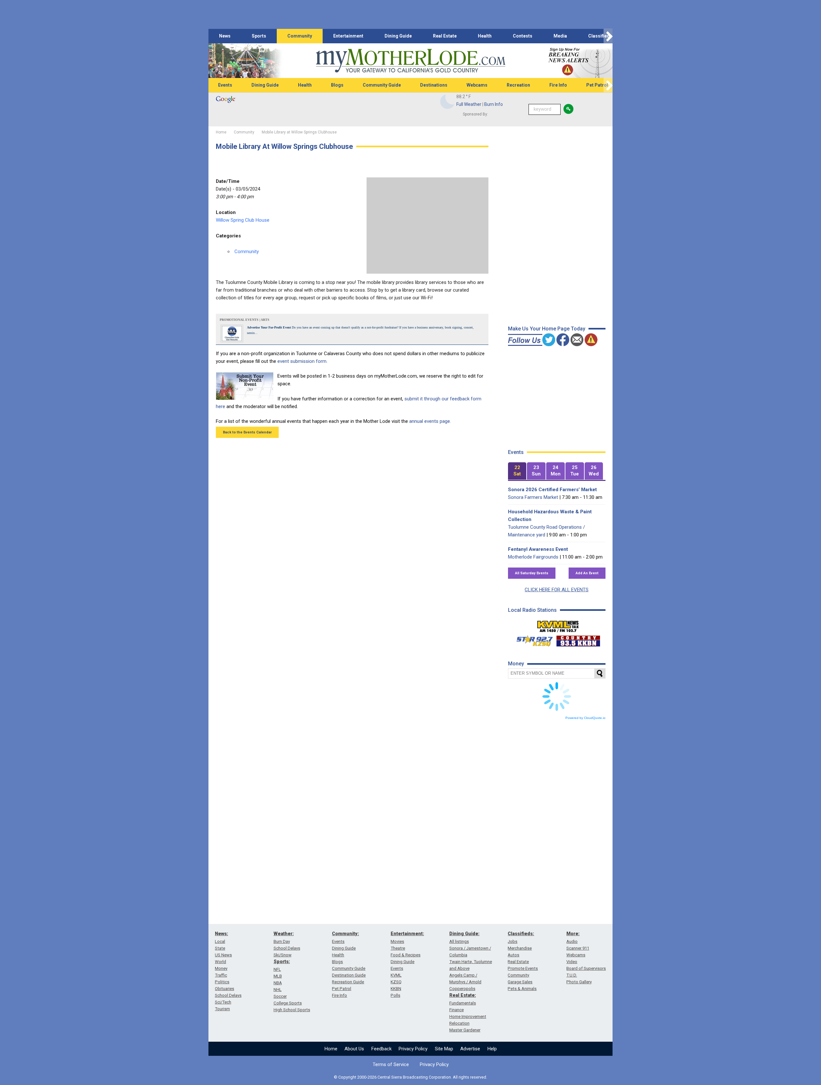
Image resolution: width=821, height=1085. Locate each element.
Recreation (518, 85)
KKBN (396, 988)
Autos (513, 955)
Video (571, 961)
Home (331, 1049)
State (220, 948)
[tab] (517, 471)
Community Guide (382, 85)
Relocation (459, 1023)
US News (223, 955)
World (220, 961)
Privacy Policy (413, 1049)
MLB (278, 976)
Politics (222, 981)
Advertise (470, 1049)
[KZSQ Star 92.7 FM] (532, 639)
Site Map (444, 1049)
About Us (354, 1049)
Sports (259, 35)
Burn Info (493, 104)
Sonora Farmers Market (533, 497)
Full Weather (468, 104)
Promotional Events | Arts (244, 319)
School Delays (228, 995)
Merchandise (520, 948)
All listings (459, 941)
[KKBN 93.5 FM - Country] (578, 639)
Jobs (512, 941)
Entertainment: (407, 933)
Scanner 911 (577, 948)
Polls (395, 995)
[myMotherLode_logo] (410, 60)
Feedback (381, 1049)
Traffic (221, 975)
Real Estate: (462, 995)
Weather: (284, 933)
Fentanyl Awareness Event (538, 549)
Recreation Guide (348, 981)
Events (225, 85)
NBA (278, 982)
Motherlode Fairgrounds (533, 557)
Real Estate (445, 35)
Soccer (280, 996)
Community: (345, 933)
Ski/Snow (283, 955)
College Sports (288, 1003)
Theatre (398, 948)
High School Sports (292, 1009)
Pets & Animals (522, 988)
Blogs (337, 85)
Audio (572, 941)
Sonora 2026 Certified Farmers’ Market (552, 489)
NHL (278, 989)
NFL (277, 969)
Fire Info (558, 85)
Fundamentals (462, 1003)
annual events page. (430, 421)
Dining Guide (398, 35)
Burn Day (282, 941)
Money (221, 968)
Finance (456, 1009)
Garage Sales (520, 981)
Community (299, 35)
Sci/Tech (223, 1002)
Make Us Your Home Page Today (546, 329)
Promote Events (523, 968)
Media (560, 35)
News (225, 35)
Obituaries (224, 988)
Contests (522, 35)
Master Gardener (464, 1030)
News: (221, 933)
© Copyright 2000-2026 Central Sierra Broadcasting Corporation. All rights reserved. (410, 1077)
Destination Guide (349, 975)
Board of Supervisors (586, 968)
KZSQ (396, 981)
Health (485, 35)
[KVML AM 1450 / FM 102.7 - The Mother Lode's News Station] (558, 624)
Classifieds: (521, 933)
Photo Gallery (579, 981)
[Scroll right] (608, 36)
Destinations (433, 85)
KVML (396, 975)
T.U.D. (571, 975)
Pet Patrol (597, 85)
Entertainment (348, 35)
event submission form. (302, 361)
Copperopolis (462, 988)
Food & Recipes (405, 955)
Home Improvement (467, 1016)
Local (220, 941)
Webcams (477, 85)
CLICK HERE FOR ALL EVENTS (556, 590)
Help (492, 1049)
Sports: (282, 961)
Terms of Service (391, 1064)
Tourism (222, 1008)
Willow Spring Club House (242, 220)
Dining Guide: (464, 933)
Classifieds (600, 35)
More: (573, 933)
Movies (397, 941)
